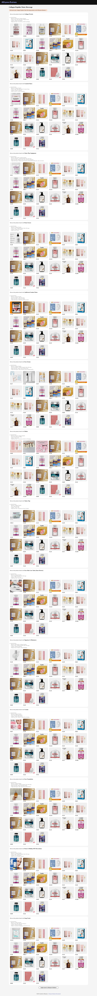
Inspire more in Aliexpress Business (48, 987)
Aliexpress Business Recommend (54, 993)
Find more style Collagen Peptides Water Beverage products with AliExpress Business (28, 10)
